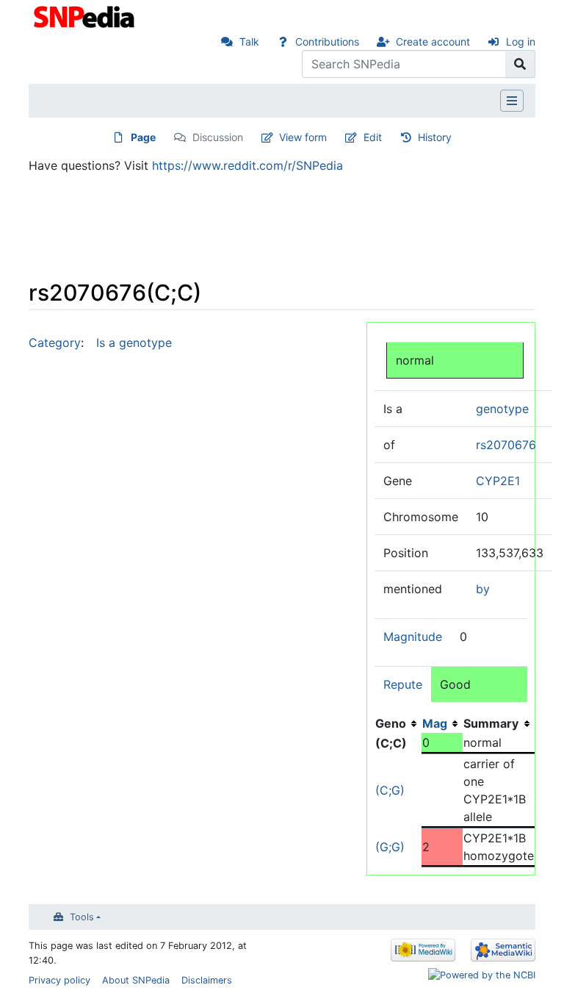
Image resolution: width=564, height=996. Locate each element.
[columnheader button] (442, 723)
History (435, 137)
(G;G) (390, 846)
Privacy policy (59, 980)
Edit (373, 137)
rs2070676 (506, 444)
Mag (434, 723)
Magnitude (412, 636)
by (483, 588)
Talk (249, 41)
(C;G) (390, 790)
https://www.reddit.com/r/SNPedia (247, 165)
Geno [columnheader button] (390, 723)
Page (143, 137)
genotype (502, 408)
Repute (402, 684)
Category (55, 342)
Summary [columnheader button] (490, 723)
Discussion (217, 137)
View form (303, 137)
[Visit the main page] (85, 15)
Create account (433, 41)
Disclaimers (206, 980)
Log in (520, 41)
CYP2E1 (498, 480)
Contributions (327, 41)
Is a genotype (134, 342)
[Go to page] (520, 64)
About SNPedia (136, 980)
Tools (82, 916)
